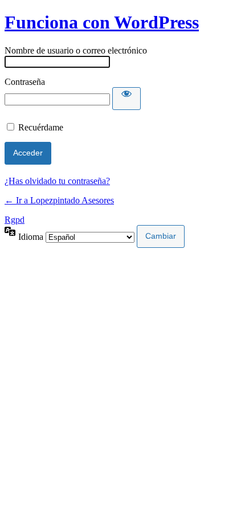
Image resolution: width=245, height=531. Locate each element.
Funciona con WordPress (102, 22)
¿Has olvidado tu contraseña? (57, 181)
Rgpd (14, 219)
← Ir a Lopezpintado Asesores (59, 200)
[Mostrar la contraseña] (126, 98)
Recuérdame (40, 127)
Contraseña (25, 82)
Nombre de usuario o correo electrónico (76, 50)
